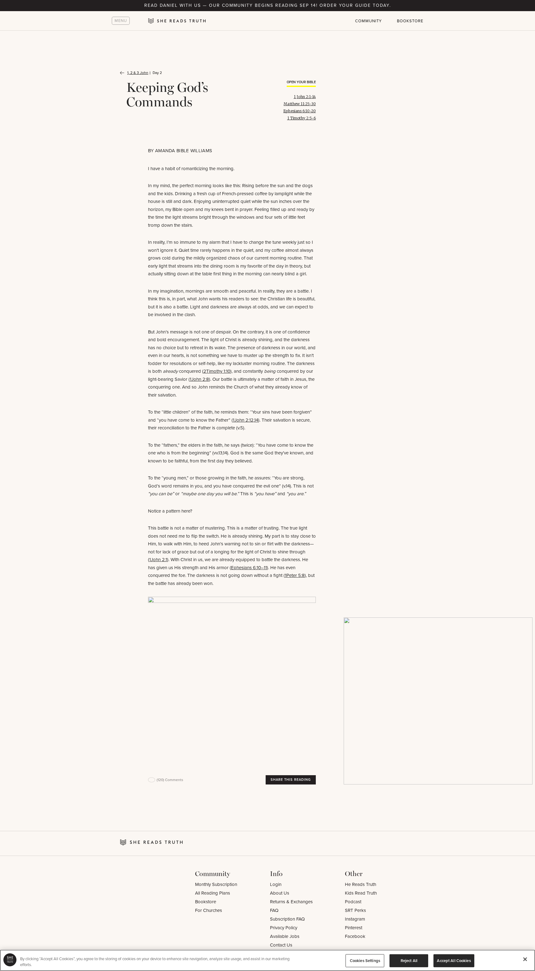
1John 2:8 (199, 379)
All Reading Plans (212, 893)
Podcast (353, 901)
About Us (279, 893)
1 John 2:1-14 (305, 96)
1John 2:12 (243, 420)
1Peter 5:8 (295, 575)
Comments (170, 780)
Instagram (355, 919)
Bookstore (410, 21)
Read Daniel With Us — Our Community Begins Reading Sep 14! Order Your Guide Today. (267, 5)
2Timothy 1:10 (216, 371)
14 (256, 420)
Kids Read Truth (361, 893)
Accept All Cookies (454, 961)
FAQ (274, 910)
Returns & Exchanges (291, 901)
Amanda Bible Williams (183, 150)
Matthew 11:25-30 (300, 103)
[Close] (525, 959)
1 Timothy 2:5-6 (301, 118)
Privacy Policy (283, 927)
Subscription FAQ (287, 919)
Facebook (355, 936)
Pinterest (353, 927)
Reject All (409, 961)
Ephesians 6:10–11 (249, 567)
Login (275, 884)
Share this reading (291, 779)
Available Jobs (284, 936)
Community (368, 21)
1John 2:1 (158, 559)
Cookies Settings (365, 961)
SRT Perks (355, 910)
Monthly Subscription (216, 884)
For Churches (208, 910)
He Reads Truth (360, 884)
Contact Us (281, 945)
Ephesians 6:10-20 (299, 111)
